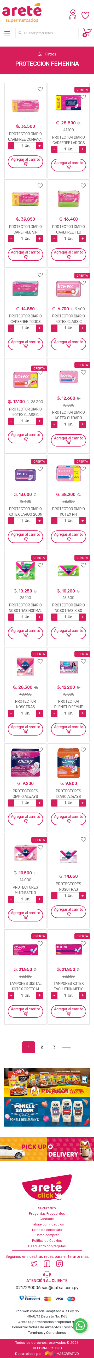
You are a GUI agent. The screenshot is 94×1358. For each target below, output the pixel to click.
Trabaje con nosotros (47, 1224)
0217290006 (28, 1287)
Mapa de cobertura (47, 1230)
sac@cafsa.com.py (60, 1287)
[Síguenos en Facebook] (47, 1263)
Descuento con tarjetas (47, 1246)
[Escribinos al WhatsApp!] (80, 1326)
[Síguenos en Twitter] (34, 1263)
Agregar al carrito (25, 159)
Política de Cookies (47, 1241)
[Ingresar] (73, 18)
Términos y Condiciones (47, 1333)
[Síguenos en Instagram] (59, 1263)
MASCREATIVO (67, 1354)
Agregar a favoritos (25, 86)
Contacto (47, 1219)
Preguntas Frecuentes (47, 1213)
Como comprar (47, 1235)
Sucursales (47, 1208)
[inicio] (22, 13)
